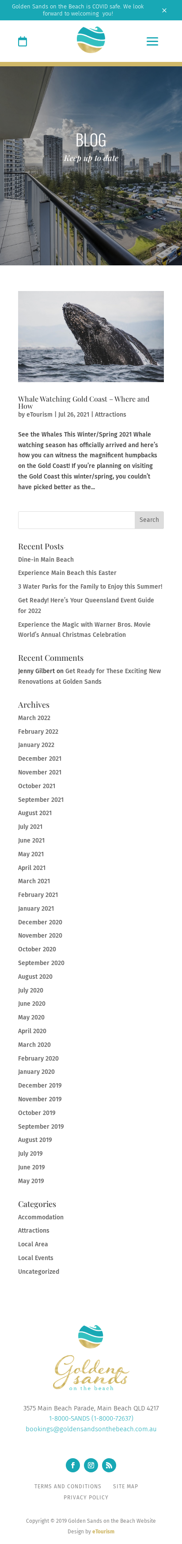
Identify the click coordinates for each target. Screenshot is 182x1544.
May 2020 (31, 1017)
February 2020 (38, 1058)
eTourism (40, 414)
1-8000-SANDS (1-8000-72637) (91, 1418)
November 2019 (40, 1099)
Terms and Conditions (68, 1486)
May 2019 (31, 1181)
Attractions (110, 414)
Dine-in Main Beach (46, 559)
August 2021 (35, 813)
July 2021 (30, 827)
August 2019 (35, 1140)
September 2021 (41, 800)
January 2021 (36, 908)
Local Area (33, 1244)
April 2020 (32, 1031)
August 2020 (35, 977)
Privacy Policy (86, 1497)
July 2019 (30, 1153)
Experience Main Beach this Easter (67, 573)
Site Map (125, 1486)
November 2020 (40, 935)
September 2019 (41, 1126)
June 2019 (31, 1167)
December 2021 (39, 758)
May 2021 (31, 854)
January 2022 (36, 745)
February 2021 (38, 895)
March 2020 (34, 1045)
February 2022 (38, 732)
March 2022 (34, 718)
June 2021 (31, 840)
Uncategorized (38, 1272)
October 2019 (37, 1113)
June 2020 (32, 1004)
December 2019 (40, 1085)
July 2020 (30, 990)
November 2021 (39, 772)
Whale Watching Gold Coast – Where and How (83, 402)
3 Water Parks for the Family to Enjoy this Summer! (90, 586)
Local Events (35, 1258)
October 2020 (37, 949)
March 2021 (34, 881)
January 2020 (36, 1072)
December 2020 (40, 922)
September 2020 (41, 963)
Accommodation (41, 1217)
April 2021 (32, 868)
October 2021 (36, 786)
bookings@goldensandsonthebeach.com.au (91, 1429)
